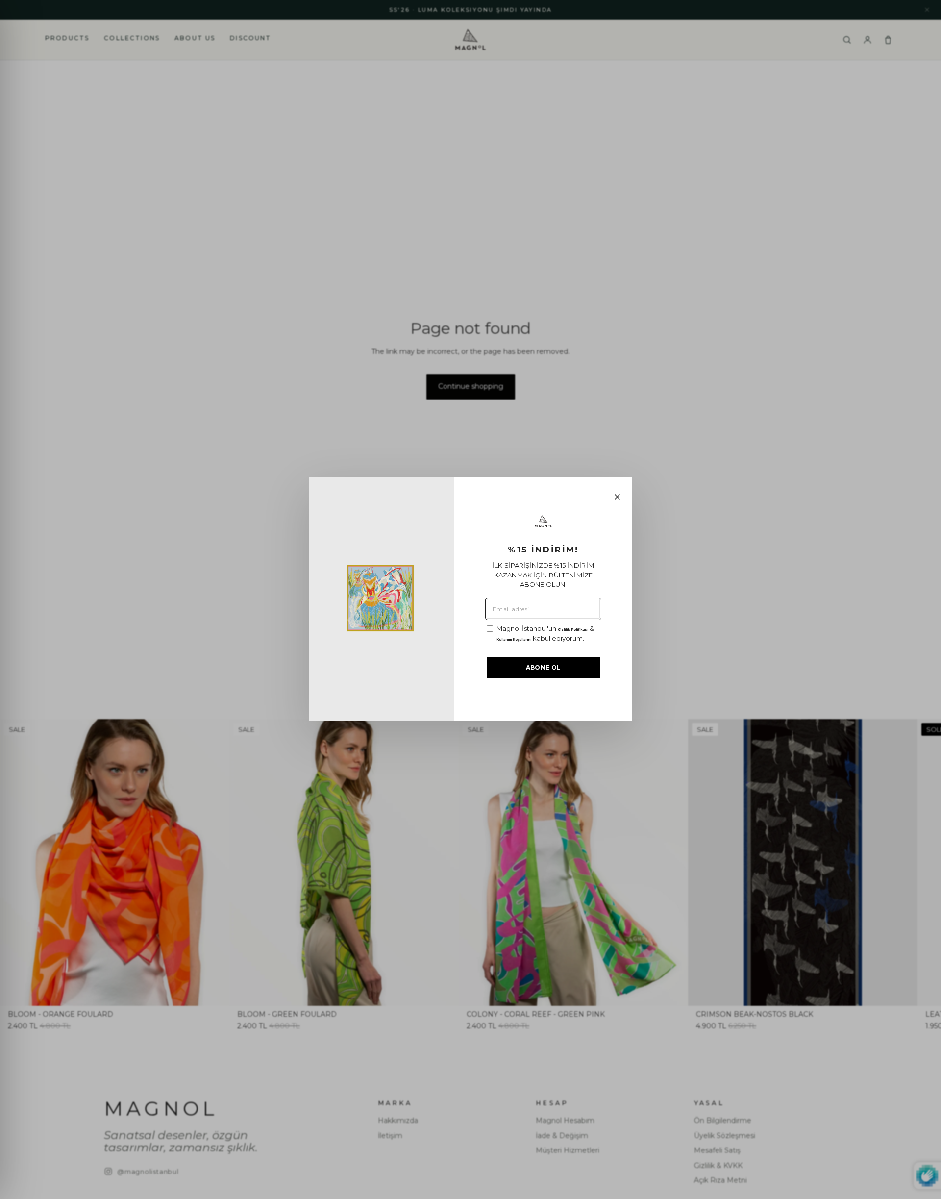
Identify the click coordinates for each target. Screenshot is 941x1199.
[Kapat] (617, 496)
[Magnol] (543, 521)
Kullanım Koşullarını (513, 640)
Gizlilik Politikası (573, 630)
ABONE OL (543, 668)
